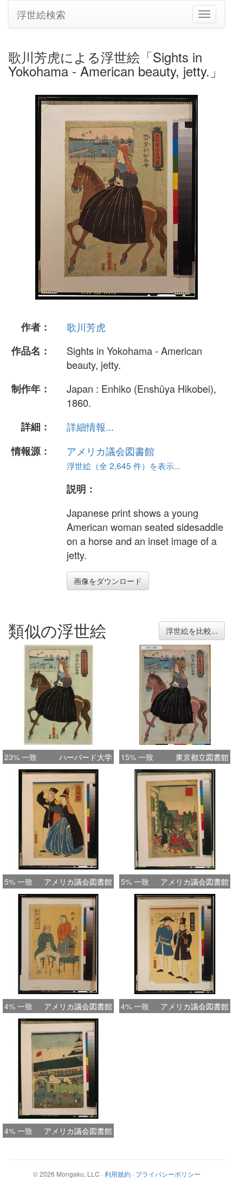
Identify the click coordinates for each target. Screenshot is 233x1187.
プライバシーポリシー (167, 1173)
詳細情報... (90, 426)
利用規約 (118, 1173)
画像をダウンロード (108, 580)
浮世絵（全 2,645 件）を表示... (123, 465)
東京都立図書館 (202, 756)
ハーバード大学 (85, 756)
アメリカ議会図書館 (110, 451)
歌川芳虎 (86, 327)
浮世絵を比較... (192, 630)
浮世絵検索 (41, 14)
